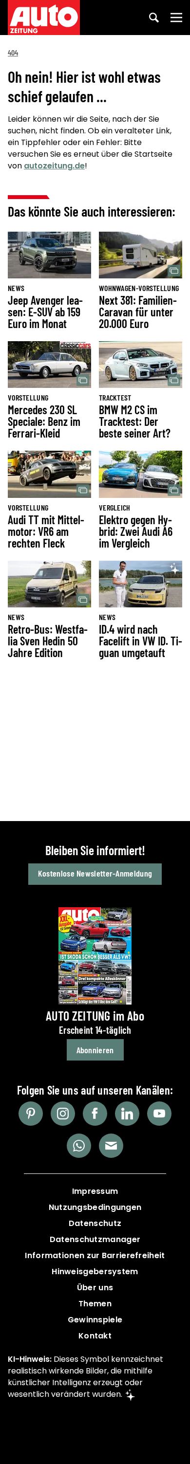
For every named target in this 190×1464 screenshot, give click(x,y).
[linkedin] (127, 1113)
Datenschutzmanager (95, 1239)
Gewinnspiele (95, 1319)
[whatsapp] (79, 1146)
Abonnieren (95, 1049)
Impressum (95, 1191)
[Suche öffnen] (154, 17)
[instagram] (63, 1113)
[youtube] (159, 1113)
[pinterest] (31, 1113)
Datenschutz (95, 1223)
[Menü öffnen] (176, 17)
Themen (95, 1303)
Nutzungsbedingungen (95, 1207)
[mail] (111, 1146)
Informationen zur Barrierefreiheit (95, 1255)
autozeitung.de (54, 165)
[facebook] (95, 1113)
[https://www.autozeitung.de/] (44, 17)
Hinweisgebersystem (95, 1271)
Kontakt (95, 1335)
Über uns (95, 1287)
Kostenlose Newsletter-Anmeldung (95, 873)
